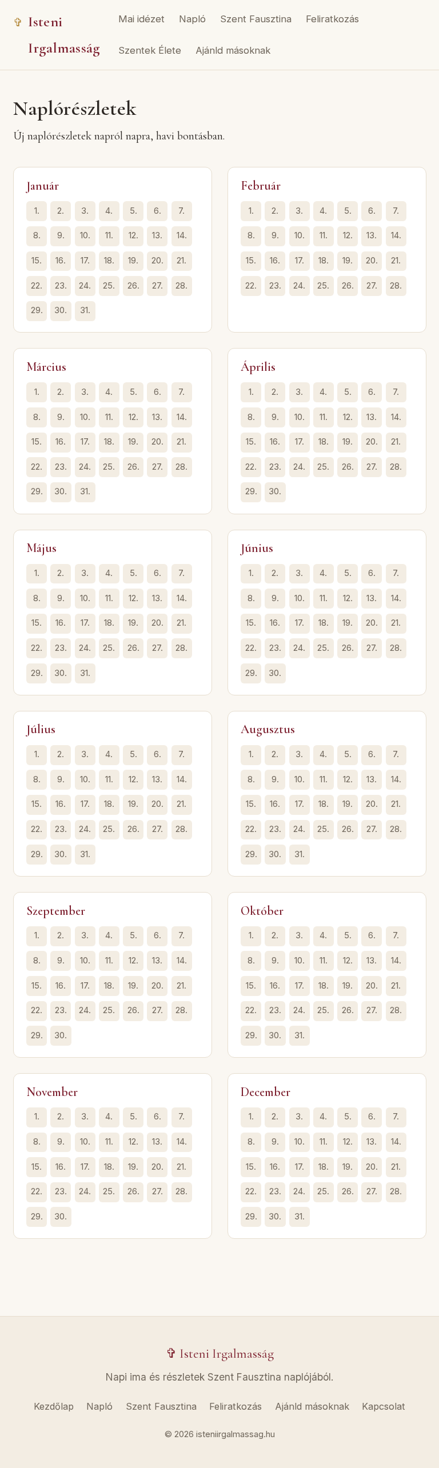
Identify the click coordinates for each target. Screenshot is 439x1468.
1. (36, 211)
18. (109, 260)
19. (133, 260)
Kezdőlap (54, 1406)
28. (181, 286)
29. (37, 310)
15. (36, 260)
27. (157, 286)
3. (85, 211)
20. (157, 260)
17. (85, 260)
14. (182, 235)
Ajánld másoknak (232, 50)
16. (60, 260)
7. (181, 211)
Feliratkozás (332, 19)
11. (109, 235)
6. (157, 211)
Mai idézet (141, 19)
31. (85, 310)
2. (60, 211)
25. (109, 286)
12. (133, 235)
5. (133, 211)
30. (60, 310)
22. (36, 286)
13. (157, 235)
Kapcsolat (383, 1406)
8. (37, 235)
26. (133, 286)
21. (181, 260)
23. (61, 286)
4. (109, 211)
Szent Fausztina (256, 19)
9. (61, 235)
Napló (192, 19)
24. (85, 286)
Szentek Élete (149, 50)
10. (85, 235)
